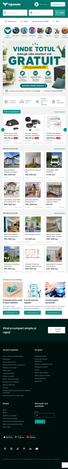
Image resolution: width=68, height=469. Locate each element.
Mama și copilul (8, 376)
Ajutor (37, 370)
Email (36, 412)
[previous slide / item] (4, 67)
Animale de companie (11, 382)
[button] (56, 92)
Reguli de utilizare (41, 373)
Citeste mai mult (10, 312)
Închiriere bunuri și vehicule (13, 395)
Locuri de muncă (9, 362)
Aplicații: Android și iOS (44, 364)
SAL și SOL (7, 427)
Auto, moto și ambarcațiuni (13, 356)
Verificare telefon (41, 367)
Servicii (5, 388)
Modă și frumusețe (10, 368)
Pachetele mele (40, 356)
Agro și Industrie (9, 385)
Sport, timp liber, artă (11, 379)
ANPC (5, 413)
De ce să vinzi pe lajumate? (41, 360)
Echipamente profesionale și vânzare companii (16, 391)
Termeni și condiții (10, 415)
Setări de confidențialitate (13, 424)
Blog (4, 410)
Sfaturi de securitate (42, 375)
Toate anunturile (59, 148)
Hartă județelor (40, 378)
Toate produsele (59, 112)
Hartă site (38, 381)
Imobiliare (6, 359)
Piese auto (7, 370)
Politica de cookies (10, 418)
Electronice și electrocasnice (14, 365)
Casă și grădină (8, 373)
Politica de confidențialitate (13, 421)
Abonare (40, 421)
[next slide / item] (63, 67)
